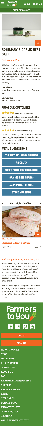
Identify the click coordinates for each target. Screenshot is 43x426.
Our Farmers (9, 362)
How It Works (10, 349)
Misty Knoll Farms (9, 239)
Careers (6, 385)
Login (27, 3)
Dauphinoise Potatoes (21, 185)
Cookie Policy (10, 411)
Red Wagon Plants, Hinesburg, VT (21, 259)
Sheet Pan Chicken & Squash (21, 170)
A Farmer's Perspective (16, 380)
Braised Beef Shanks (21, 177)
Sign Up (37, 3)
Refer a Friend (10, 389)
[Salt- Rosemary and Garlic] (21, 30)
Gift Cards (8, 398)
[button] (2, 4)
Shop (4, 354)
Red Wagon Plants (12, 60)
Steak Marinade (21, 192)
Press (4, 393)
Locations (7, 358)
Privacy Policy (10, 407)
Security (7, 415)
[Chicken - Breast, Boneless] (21, 221)
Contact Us (8, 367)
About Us (7, 371)
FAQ (3, 376)
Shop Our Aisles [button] (21, 10)
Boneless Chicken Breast (16, 242)
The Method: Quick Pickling (21, 155)
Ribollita (21, 162)
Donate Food (9, 402)
